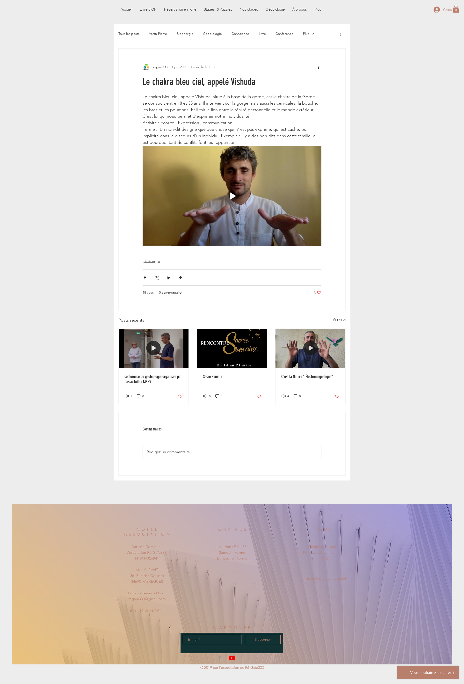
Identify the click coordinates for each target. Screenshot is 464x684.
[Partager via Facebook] (145, 277)
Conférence (284, 33)
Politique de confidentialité (325, 552)
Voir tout (339, 319)
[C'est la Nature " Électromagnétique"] (310, 348)
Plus (306, 33)
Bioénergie (185, 33)
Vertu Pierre (158, 33)
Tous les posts (128, 33)
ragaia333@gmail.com (147, 599)
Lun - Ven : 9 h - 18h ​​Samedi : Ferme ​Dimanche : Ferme (232, 552)
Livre (262, 33)
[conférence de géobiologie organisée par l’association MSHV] (153, 348)
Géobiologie (212, 33)
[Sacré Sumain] (232, 348)
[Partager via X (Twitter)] (156, 277)
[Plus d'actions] (318, 67)
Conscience (240, 33)
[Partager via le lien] (180, 277)
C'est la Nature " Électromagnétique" (307, 376)
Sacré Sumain (212, 376)
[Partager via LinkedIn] (168, 277)
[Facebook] (220, 658)
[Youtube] (232, 658)
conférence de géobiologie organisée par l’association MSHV (153, 379)
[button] (456, 9)
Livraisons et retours (324, 546)
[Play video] (232, 196)
